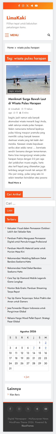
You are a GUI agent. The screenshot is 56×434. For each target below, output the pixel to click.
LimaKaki (16, 18)
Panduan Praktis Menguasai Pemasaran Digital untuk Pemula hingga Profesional (27, 240)
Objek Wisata (15, 91)
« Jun (26, 377)
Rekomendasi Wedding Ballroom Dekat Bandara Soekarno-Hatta (26, 260)
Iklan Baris (15, 394)
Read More (13, 182)
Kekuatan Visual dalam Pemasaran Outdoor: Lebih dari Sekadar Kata (28, 230)
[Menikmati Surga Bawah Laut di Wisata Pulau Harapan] (28, 80)
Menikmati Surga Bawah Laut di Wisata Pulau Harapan (27, 101)
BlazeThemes (28, 425)
